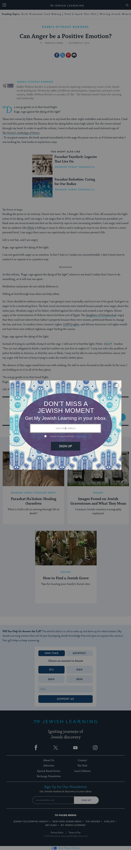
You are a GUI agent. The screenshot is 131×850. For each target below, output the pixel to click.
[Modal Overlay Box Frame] (65, 425)
